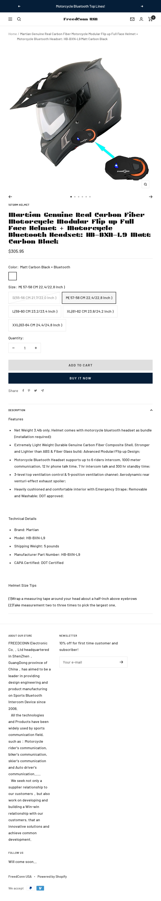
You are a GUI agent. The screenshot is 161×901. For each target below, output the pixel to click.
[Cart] (150, 19)
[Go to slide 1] (71, 196)
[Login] (141, 19)
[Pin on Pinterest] (29, 390)
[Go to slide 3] (78, 196)
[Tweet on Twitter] (35, 390)
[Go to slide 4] (82, 196)
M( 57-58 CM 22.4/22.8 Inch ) (89, 297)
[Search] (19, 19)
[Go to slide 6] (90, 196)
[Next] (151, 196)
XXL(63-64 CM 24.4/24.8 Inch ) (37, 325)
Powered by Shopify (52, 876)
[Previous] (10, 196)
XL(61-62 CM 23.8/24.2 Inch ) (90, 311)
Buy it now (80, 378)
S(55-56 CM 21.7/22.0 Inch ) (34, 297)
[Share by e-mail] (42, 390)
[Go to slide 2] (74, 196)
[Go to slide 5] (86, 196)
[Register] (121, 662)
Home (12, 34)
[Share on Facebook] (23, 390)
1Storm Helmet (19, 204)
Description (16, 410)
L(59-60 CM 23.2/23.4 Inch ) (34, 311)
